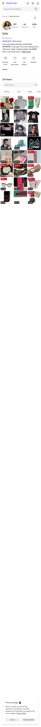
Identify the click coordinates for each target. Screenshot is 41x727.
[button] (28, 3)
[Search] (36, 9)
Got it (12, 718)
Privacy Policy (21, 711)
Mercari (5, 16)
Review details (28, 718)
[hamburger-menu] (3, 3)
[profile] (38, 3)
